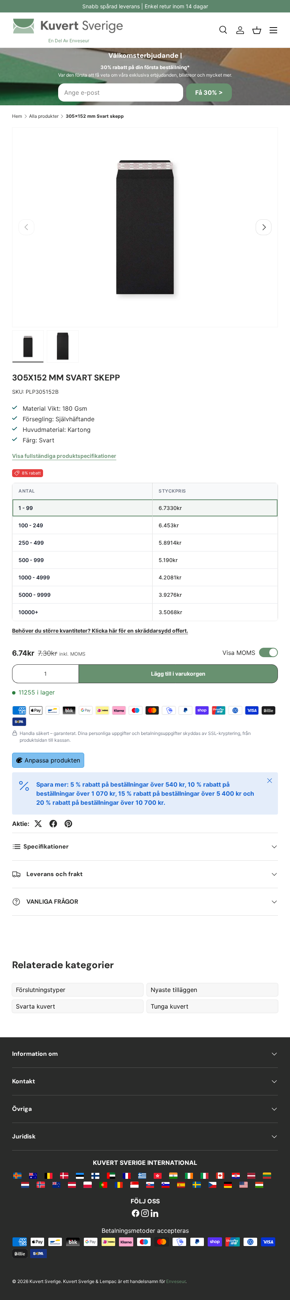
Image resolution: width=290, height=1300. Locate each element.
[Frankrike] (127, 1175)
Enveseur (175, 1281)
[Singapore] (134, 1184)
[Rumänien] (119, 1184)
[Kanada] (220, 1175)
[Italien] (204, 1175)
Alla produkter (44, 116)
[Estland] (80, 1175)
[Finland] (95, 1175)
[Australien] (33, 1175)
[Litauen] (267, 1175)
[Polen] (87, 1184)
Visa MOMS (238, 652)
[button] (256, 30)
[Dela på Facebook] (53, 823)
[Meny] (273, 30)
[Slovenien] (166, 1184)
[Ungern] (259, 1184)
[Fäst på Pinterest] (68, 823)
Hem (17, 116)
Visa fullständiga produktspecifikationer (64, 456)
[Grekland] (142, 1175)
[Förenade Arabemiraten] (111, 1175)
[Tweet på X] (38, 823)
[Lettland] (251, 1175)
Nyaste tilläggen (174, 989)
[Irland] (189, 1175)
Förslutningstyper (40, 989)
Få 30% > (209, 92)
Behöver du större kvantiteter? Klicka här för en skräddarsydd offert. (100, 630)
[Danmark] (64, 1175)
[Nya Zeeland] (56, 1184)
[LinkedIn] (154, 1214)
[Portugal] (103, 1184)
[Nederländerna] (25, 1184)
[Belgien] (48, 1175)
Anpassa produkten (52, 760)
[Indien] (173, 1175)
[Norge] (41, 1184)
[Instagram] (145, 1214)
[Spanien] (181, 1184)
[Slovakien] (150, 1184)
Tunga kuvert (169, 1006)
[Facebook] (135, 1214)
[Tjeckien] (212, 1184)
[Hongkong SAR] (158, 1175)
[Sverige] (197, 1184)
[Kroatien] (236, 1175)
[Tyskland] (228, 1184)
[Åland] (17, 1175)
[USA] (243, 1184)
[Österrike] (72, 1184)
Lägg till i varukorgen (178, 673)
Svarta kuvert (35, 1006)
